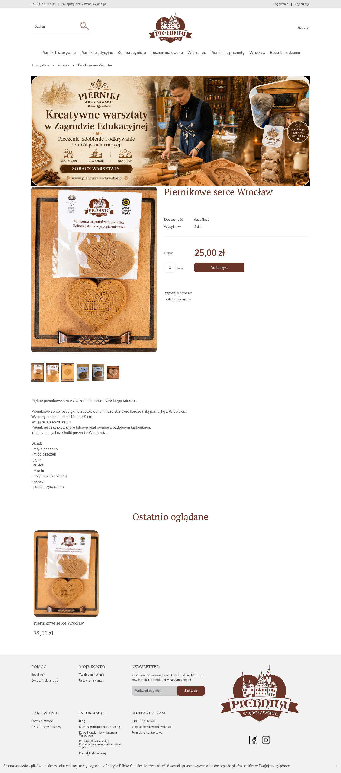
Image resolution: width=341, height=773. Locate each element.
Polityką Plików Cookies (124, 766)
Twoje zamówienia (91, 674)
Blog (82, 721)
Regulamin (38, 674)
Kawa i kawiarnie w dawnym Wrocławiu (98, 734)
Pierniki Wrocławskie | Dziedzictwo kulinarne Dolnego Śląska (100, 744)
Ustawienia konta (91, 680)
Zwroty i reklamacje (44, 680)
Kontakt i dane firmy (92, 753)
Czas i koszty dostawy (46, 727)
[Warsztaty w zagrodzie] (170, 185)
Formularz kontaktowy (147, 732)
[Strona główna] (170, 28)
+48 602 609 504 (144, 721)
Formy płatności (42, 721)
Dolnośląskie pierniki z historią (99, 727)
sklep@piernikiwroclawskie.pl (84, 4)
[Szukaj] (84, 26)
